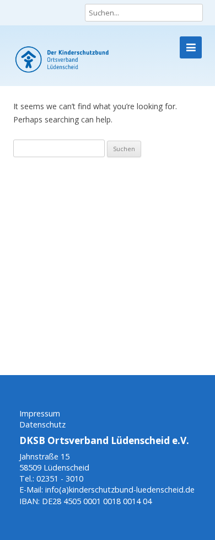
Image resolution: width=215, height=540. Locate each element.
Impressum (39, 413)
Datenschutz (42, 424)
